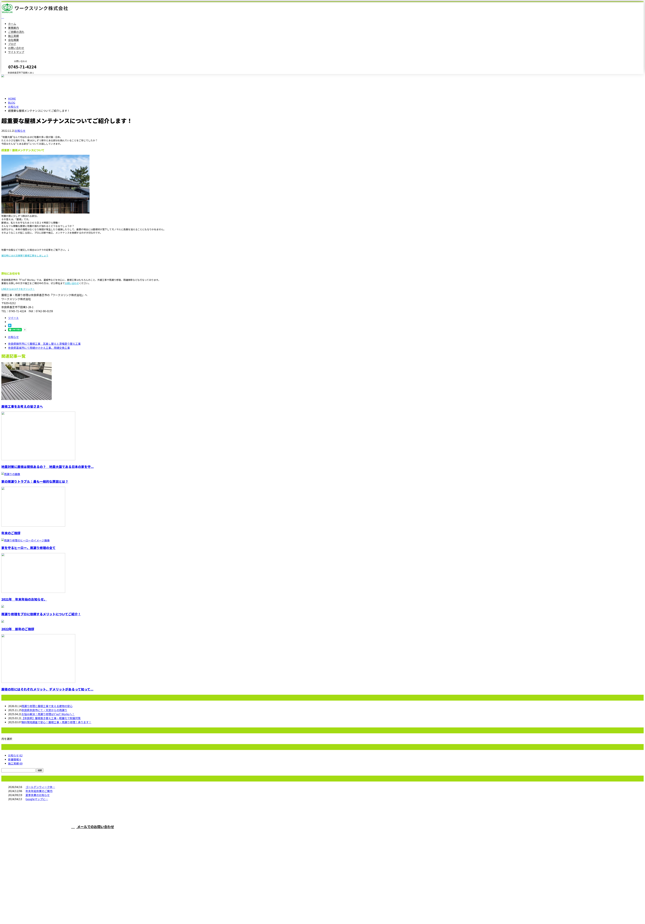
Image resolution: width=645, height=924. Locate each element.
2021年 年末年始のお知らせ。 (24, 599)
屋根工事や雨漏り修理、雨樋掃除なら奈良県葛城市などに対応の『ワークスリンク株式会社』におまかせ (205, 833)
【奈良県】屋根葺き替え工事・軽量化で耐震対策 (51, 718)
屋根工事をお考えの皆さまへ (22, 406)
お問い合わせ (16, 48)
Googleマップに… (37, 799)
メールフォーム (13, 76)
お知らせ (20, 131)
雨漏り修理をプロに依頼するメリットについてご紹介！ (41, 614)
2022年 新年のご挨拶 (17, 629)
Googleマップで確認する (17, 892)
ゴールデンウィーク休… (40, 787)
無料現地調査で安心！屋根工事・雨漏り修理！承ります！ (56, 722)
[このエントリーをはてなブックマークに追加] (9, 326)
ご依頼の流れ (16, 32)
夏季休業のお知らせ (38, 795)
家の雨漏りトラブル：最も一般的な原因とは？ (34, 481)
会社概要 (13, 40)
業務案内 (13, 28)
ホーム (12, 24)
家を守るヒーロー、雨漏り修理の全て (28, 547)
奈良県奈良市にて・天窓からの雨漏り (44, 710)
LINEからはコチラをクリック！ (18, 289)
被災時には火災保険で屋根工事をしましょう (24, 255)
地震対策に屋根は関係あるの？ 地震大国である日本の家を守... (47, 466)
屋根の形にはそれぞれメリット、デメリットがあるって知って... (47, 689)
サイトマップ (16, 52)
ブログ (12, 44)
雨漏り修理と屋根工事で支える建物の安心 (47, 706)
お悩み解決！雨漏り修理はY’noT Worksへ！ (48, 714)
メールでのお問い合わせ (95, 826)
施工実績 (13, 36)
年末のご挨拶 (10, 533)
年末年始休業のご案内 (39, 791)
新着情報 (14, 759)
